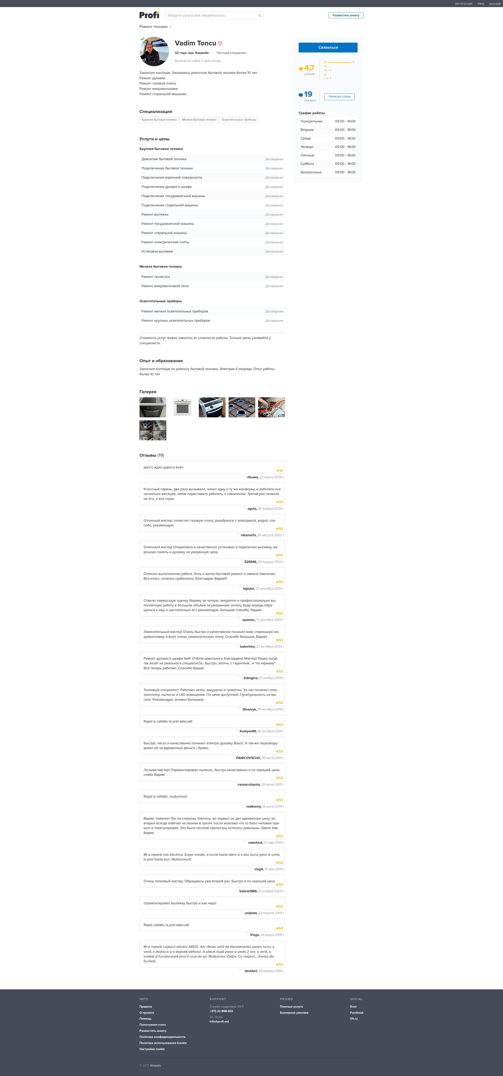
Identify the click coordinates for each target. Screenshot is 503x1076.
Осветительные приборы (239, 120)
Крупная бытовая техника (159, 120)
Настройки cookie (152, 1049)
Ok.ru (354, 1019)
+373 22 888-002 (221, 1011)
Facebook (356, 1013)
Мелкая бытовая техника (199, 120)
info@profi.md (219, 1022)
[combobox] (214, 15)
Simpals (155, 1066)
